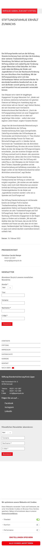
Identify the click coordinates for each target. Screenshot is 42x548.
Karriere (5, 359)
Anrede (5, 284)
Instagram (9, 407)
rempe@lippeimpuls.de (13, 261)
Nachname (6, 308)
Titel (3, 292)
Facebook (8, 403)
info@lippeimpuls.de (17, 393)
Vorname (5, 300)
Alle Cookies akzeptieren (21, 543)
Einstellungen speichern (21, 537)
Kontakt (5, 363)
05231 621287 (10, 258)
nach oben (6, 368)
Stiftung (5, 345)
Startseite (6, 341)
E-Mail (5, 316)
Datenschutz (7, 354)
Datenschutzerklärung (9, 513)
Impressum (6, 350)
